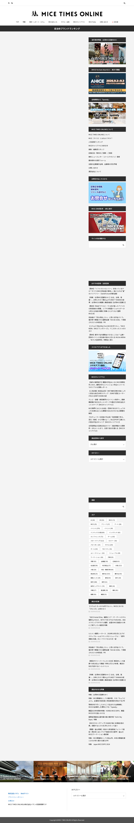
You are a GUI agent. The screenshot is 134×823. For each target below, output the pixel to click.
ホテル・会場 (65, 22)
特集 (24, 22)
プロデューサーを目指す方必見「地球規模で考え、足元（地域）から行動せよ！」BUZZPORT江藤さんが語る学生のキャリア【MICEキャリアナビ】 (107, 419)
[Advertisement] (103, 263)
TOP (17, 22)
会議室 (104, 561)
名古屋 (94, 565)
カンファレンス (97, 537)
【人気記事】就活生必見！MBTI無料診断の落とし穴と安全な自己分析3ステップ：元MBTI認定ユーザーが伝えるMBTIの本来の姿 (107, 393)
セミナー (113, 541)
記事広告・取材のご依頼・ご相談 (100, 153)
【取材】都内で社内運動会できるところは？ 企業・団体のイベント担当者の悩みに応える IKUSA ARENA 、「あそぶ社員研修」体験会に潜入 (107, 337)
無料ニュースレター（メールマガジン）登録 (104, 157)
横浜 (112, 586)
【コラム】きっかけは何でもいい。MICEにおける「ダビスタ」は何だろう (106, 607)
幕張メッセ (95, 578)
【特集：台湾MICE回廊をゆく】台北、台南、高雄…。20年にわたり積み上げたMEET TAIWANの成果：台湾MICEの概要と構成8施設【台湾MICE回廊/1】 (107, 300)
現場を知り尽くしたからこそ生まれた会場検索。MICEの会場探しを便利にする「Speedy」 (106, 705)
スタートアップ (97, 541)
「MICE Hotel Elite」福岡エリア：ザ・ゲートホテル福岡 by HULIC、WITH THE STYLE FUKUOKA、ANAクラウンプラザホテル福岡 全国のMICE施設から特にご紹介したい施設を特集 (107, 621)
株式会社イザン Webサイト (18, 793)
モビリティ (107, 549)
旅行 (118, 578)
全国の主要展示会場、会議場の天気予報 (103, 164)
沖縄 (93, 590)
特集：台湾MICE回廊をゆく (98, 694)
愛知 (108, 578)
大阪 (118, 565)
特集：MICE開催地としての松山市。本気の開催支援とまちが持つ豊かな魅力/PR (107, 739)
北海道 (116, 561)
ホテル (109, 545)
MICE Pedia (92, 22)
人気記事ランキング (96, 142)
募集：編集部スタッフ (96, 149)
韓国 (104, 594)
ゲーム (111, 537)
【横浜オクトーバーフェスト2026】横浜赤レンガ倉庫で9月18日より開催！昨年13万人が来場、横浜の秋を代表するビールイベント (107, 663)
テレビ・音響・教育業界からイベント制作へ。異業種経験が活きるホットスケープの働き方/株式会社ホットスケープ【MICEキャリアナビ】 (107, 402)
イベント (95, 528)
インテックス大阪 (97, 532)
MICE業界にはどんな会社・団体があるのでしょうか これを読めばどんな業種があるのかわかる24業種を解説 (107, 410)
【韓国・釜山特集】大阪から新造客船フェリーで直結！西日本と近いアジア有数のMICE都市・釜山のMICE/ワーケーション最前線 (107, 731)
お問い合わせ (104, 22)
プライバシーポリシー (16, 797)
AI (93, 520)
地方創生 (106, 565)
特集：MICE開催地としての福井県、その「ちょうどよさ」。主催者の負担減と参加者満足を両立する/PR (107, 699)
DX (101, 520)
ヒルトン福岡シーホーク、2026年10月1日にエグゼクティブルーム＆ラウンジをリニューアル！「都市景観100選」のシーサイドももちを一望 (106, 636)
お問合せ (11, 801)
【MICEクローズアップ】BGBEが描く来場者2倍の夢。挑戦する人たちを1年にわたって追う (106, 724)
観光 (115, 590)
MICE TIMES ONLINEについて (99, 134)
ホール (94, 549)
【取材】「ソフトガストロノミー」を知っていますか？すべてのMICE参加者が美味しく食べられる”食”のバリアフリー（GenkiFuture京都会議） (107, 291)
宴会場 (94, 574)
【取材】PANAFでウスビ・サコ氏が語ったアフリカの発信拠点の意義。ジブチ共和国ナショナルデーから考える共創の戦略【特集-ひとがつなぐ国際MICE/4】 (107, 310)
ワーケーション (97, 557)
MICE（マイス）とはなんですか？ (101, 138)
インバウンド (114, 532)
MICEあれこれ (52, 22)
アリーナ (105, 524)
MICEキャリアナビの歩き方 (98, 145)
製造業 (104, 590)
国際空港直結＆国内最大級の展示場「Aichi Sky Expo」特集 (105, 718)
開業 (93, 594)
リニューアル (114, 553)
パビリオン (95, 545)
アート (117, 524)
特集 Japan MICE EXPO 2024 (99, 744)
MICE (112, 520)
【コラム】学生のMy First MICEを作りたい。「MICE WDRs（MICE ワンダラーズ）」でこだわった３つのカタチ (107, 328)
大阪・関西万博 (107, 570)
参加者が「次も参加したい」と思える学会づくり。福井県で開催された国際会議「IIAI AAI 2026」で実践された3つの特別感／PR (107, 319)
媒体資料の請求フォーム (97, 160)
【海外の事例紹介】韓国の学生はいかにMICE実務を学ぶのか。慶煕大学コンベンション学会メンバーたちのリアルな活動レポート (107, 384)
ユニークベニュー (97, 553)
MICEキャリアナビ (79, 22)
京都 (93, 561)
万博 (110, 557)
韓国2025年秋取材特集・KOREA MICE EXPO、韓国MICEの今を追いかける (106, 712)
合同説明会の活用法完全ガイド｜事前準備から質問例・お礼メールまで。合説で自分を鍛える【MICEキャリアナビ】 (107, 428)
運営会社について (95, 171)
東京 (94, 582)
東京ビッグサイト (97, 586)
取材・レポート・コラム (37, 22)
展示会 (106, 574)
